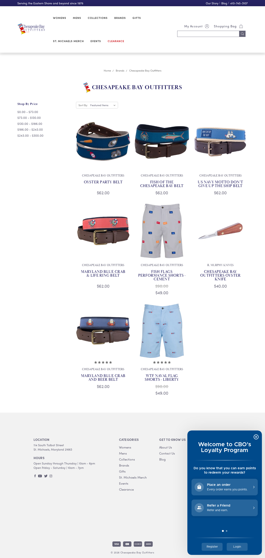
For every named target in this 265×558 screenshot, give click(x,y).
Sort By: (83, 105)
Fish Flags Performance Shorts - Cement (162, 275)
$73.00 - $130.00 (29, 117)
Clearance (116, 41)
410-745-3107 (239, 3)
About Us (165, 447)
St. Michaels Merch (68, 41)
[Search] (242, 34)
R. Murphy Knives (220, 265)
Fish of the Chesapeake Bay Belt (162, 184)
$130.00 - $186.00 (29, 123)
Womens (59, 18)
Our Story (212, 3)
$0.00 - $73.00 (27, 111)
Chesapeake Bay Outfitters (103, 175)
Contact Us (167, 453)
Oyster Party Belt (103, 182)
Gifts (136, 18)
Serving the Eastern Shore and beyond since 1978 (50, 3)
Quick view (103, 141)
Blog (224, 3)
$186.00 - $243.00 (30, 129)
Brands (120, 18)
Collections (98, 18)
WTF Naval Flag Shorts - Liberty (162, 378)
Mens (77, 18)
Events (95, 41)
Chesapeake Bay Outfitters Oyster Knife (220, 275)
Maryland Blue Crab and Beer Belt (103, 378)
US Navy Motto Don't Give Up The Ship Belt (220, 184)
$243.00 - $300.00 (30, 135)
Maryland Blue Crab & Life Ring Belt (103, 273)
